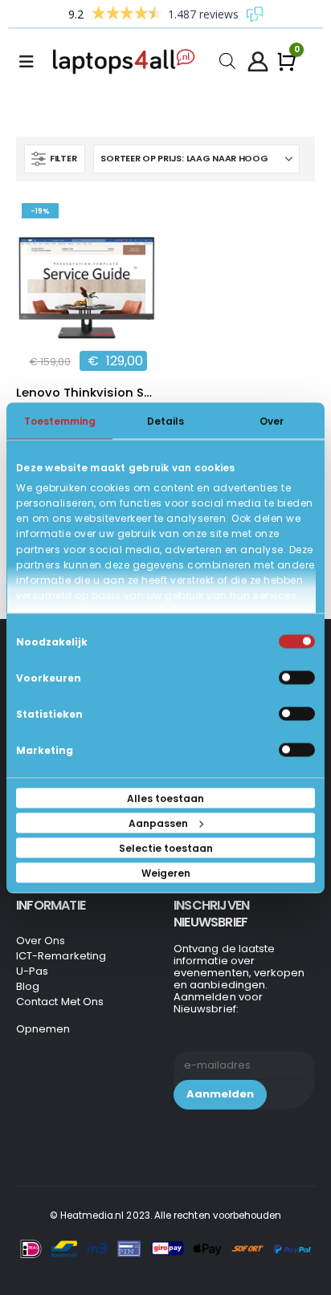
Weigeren (165, 872)
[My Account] (257, 61)
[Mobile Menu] (31, 61)
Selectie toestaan (166, 847)
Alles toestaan (165, 797)
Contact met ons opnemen (60, 1015)
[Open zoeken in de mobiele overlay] (227, 60)
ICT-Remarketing (61, 955)
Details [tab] (165, 420)
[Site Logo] (127, 62)
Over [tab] (271, 420)
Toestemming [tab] (60, 420)
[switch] (297, 677)
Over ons (41, 940)
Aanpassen (158, 822)
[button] (54, 159)
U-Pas (32, 971)
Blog (27, 986)
